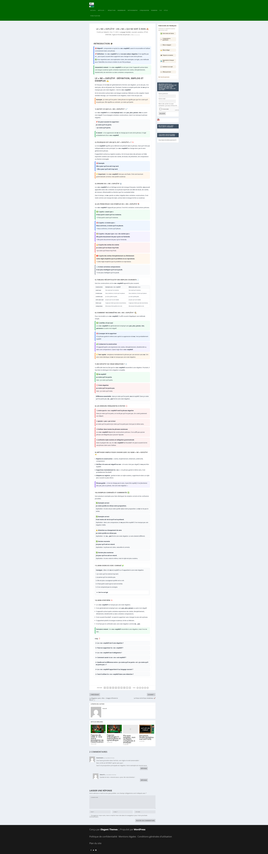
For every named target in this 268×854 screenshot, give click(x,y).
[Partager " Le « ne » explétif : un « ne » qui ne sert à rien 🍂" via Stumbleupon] (124, 687)
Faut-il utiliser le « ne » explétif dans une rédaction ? (115, 674)
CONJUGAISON (144, 10)
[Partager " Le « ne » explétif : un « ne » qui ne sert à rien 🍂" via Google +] (110, 687)
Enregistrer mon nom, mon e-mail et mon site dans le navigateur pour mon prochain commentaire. (118, 816)
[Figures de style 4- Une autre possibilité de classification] (98, 729)
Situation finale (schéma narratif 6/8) (146, 737)
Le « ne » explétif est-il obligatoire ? (109, 653)
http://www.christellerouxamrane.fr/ (167, 140)
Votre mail (162, 99)
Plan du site (95, 843)
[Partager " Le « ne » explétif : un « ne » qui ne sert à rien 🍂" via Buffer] (121, 687)
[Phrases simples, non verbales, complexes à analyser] (130, 729)
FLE (160, 10)
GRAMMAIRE (122, 10)
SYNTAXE (108, 35)
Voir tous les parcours (163, 77)
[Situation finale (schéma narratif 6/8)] (146, 729)
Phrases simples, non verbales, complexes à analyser (129, 739)
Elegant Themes (109, 829)
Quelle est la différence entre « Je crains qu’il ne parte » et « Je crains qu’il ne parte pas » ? (122, 663)
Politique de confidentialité (103, 836)
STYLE (146, 32)
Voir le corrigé (103, 592)
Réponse (144, 768)
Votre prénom (163, 93)
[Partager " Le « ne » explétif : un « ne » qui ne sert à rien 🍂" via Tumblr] (113, 687)
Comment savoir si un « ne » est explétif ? (111, 657)
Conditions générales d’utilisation (154, 836)
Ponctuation (95, 16)
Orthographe (133, 10)
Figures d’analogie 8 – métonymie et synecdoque (114, 737)
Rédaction (111, 10)
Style (166, 10)
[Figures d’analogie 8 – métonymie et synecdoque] (114, 729)
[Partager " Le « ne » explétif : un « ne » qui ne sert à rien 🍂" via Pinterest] (116, 687)
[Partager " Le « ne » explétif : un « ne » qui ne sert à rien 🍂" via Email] (127, 687)
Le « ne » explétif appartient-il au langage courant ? (115, 669)
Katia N (106, 32)
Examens (154, 10)
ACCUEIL (93, 10)
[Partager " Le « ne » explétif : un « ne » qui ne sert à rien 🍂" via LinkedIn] (118, 687)
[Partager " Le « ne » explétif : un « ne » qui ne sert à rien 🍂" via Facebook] (104, 687)
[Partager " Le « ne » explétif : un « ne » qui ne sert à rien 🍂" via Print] (129, 687)
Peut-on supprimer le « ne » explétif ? (110, 648)
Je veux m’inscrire (171, 105)
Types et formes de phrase (121, 35)
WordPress (139, 829)
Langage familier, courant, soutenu (131, 32)
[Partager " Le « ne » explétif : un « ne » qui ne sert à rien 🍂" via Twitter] (107, 687)
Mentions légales (127, 836)
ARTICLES (101, 10)
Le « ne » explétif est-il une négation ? (110, 643)
